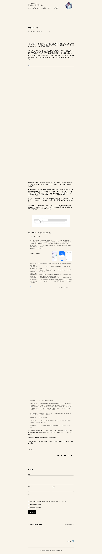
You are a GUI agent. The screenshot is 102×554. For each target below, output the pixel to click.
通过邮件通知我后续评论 (35, 504)
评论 (29, 474)
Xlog (57, 550)
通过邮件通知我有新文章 (35, 508)
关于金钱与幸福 (67, 524)
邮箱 (53, 487)
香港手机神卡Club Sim (36, 524)
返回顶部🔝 (70, 541)
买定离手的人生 (32, 3)
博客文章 (39, 32)
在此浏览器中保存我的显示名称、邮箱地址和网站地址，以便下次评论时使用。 (48, 501)
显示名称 (30, 487)
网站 (29, 494)
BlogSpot (60, 550)
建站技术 (31, 449)
